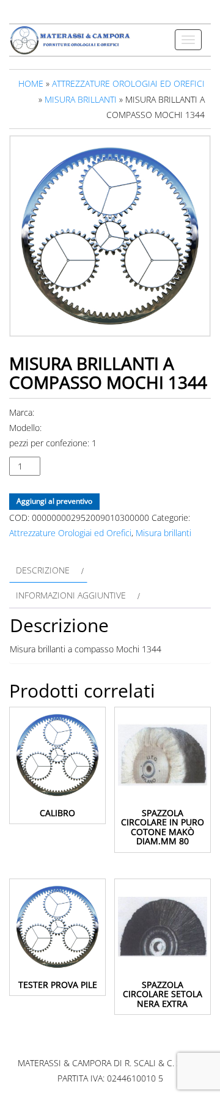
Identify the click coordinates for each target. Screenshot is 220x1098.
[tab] (48, 570)
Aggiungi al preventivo (54, 501)
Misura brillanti (81, 99)
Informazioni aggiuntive (71, 595)
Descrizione (43, 570)
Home (30, 83)
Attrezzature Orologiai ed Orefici (128, 83)
